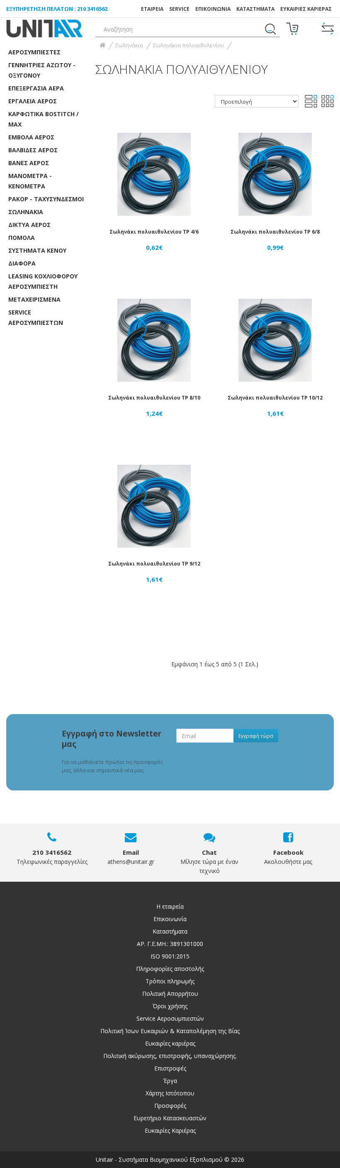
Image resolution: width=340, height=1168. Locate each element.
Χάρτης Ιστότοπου (170, 1093)
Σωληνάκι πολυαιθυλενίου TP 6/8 (275, 231)
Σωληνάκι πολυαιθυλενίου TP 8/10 (154, 397)
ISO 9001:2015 (170, 956)
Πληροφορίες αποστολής (170, 969)
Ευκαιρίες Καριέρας (170, 1130)
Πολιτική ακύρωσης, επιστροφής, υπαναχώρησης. (170, 1056)
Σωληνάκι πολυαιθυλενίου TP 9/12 (154, 563)
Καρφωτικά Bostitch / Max (43, 119)
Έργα (170, 1081)
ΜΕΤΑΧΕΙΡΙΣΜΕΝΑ (34, 299)
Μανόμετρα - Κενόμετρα (30, 181)
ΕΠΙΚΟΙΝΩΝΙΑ (213, 8)
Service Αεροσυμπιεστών (170, 1018)
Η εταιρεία (170, 906)
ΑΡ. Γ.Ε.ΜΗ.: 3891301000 (170, 944)
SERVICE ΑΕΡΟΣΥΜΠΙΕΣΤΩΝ (35, 317)
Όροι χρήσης (170, 1006)
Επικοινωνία (170, 919)
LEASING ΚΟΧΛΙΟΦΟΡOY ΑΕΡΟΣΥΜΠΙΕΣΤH (43, 281)
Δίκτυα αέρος (29, 225)
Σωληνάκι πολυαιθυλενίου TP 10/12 (275, 397)
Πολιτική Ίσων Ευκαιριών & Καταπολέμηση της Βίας (170, 1031)
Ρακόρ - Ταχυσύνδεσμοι (46, 199)
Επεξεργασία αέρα (36, 88)
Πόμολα (21, 237)
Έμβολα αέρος (31, 137)
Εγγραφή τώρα (255, 735)
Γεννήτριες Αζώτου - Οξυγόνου (41, 70)
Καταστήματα (255, 8)
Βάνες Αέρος (28, 163)
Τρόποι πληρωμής (170, 981)
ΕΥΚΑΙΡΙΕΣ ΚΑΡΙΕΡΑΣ (306, 8)
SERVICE (179, 8)
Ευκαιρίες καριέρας (170, 1043)
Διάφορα (22, 263)
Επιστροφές (170, 1068)
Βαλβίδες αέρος (33, 150)
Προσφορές (170, 1105)
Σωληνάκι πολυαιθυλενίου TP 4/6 (154, 231)
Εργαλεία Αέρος (32, 101)
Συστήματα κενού (37, 250)
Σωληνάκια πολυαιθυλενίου (188, 45)
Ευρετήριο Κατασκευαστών (170, 1118)
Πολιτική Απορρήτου (170, 993)
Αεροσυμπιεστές (34, 52)
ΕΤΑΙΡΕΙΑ (152, 8)
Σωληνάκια (25, 212)
